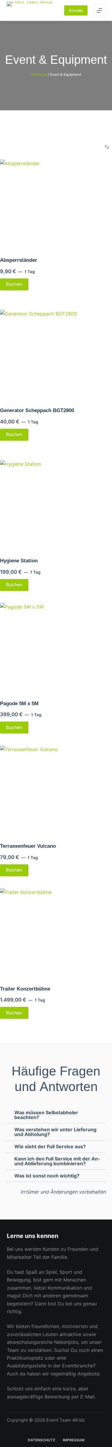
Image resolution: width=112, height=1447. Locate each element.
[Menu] (99, 10)
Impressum (74, 1440)
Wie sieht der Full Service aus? (50, 1146)
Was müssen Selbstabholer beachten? (46, 1114)
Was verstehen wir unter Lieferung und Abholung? (55, 1131)
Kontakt (76, 10)
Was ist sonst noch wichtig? (46, 1176)
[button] (56, 1114)
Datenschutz (41, 1440)
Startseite (39, 74)
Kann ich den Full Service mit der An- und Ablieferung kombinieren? (57, 1161)
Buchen (14, 284)
